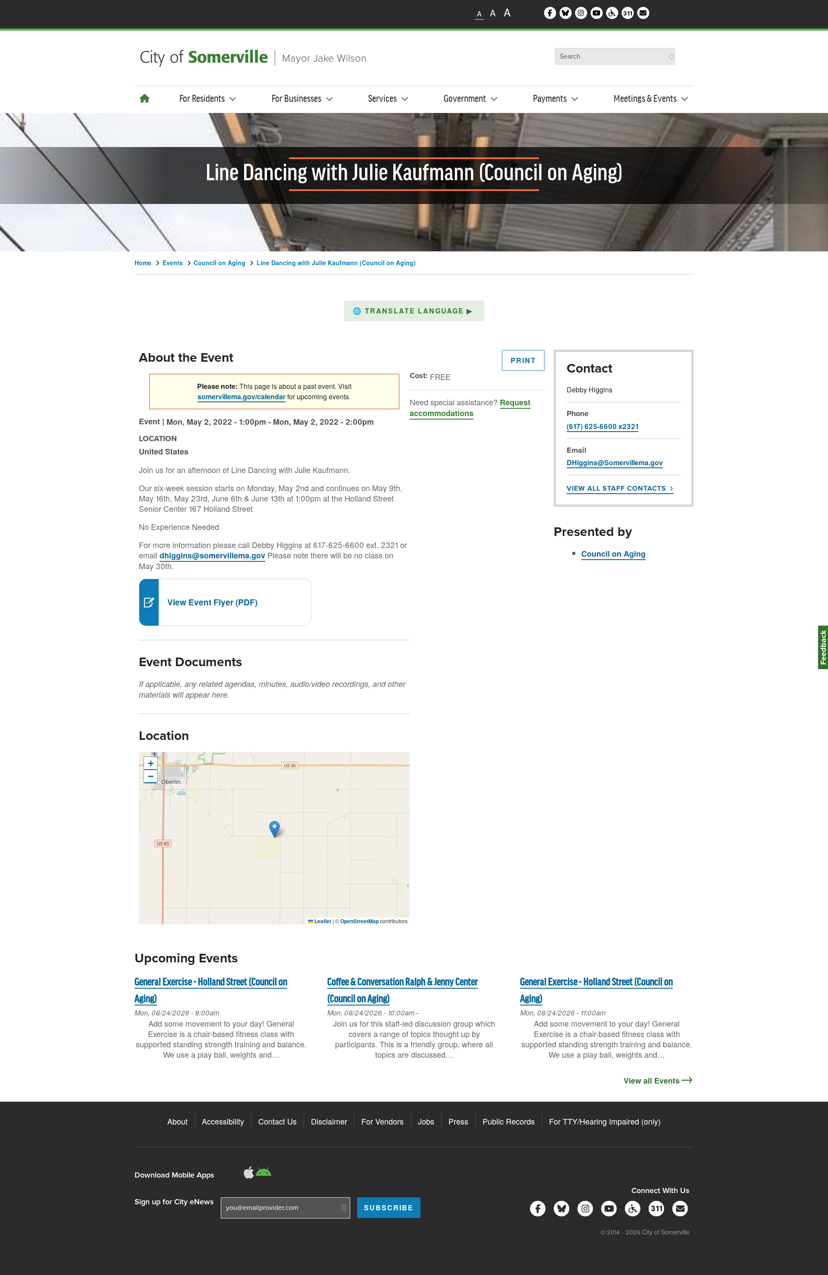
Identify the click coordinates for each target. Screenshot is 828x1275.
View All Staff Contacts (616, 488)
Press (458, 1121)
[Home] (145, 98)
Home (143, 262)
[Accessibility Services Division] (631, 1207)
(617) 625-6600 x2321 (602, 426)
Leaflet (322, 921)
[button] (414, 311)
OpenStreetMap (359, 921)
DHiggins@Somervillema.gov (615, 462)
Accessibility (223, 1121)
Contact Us (277, 1121)
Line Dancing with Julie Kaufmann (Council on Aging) (336, 262)
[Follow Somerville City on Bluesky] (560, 1207)
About (177, 1121)
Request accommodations (470, 408)
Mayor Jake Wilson (324, 58)
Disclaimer (329, 1121)
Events (173, 262)
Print (523, 360)
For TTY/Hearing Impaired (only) (605, 1121)
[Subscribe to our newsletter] (678, 1207)
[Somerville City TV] (607, 1207)
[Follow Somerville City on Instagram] (583, 1207)
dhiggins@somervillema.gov (212, 555)
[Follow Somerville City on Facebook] (536, 1207)
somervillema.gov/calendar (241, 396)
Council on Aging (219, 262)
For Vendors (382, 1121)
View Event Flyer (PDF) (212, 602)
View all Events (652, 1080)
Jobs (426, 1121)
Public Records (509, 1121)
